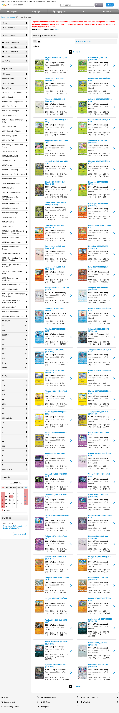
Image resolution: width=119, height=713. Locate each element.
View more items (19, 534)
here (56, 29)
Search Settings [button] (84, 41)
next (78, 52)
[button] (83, 11)
